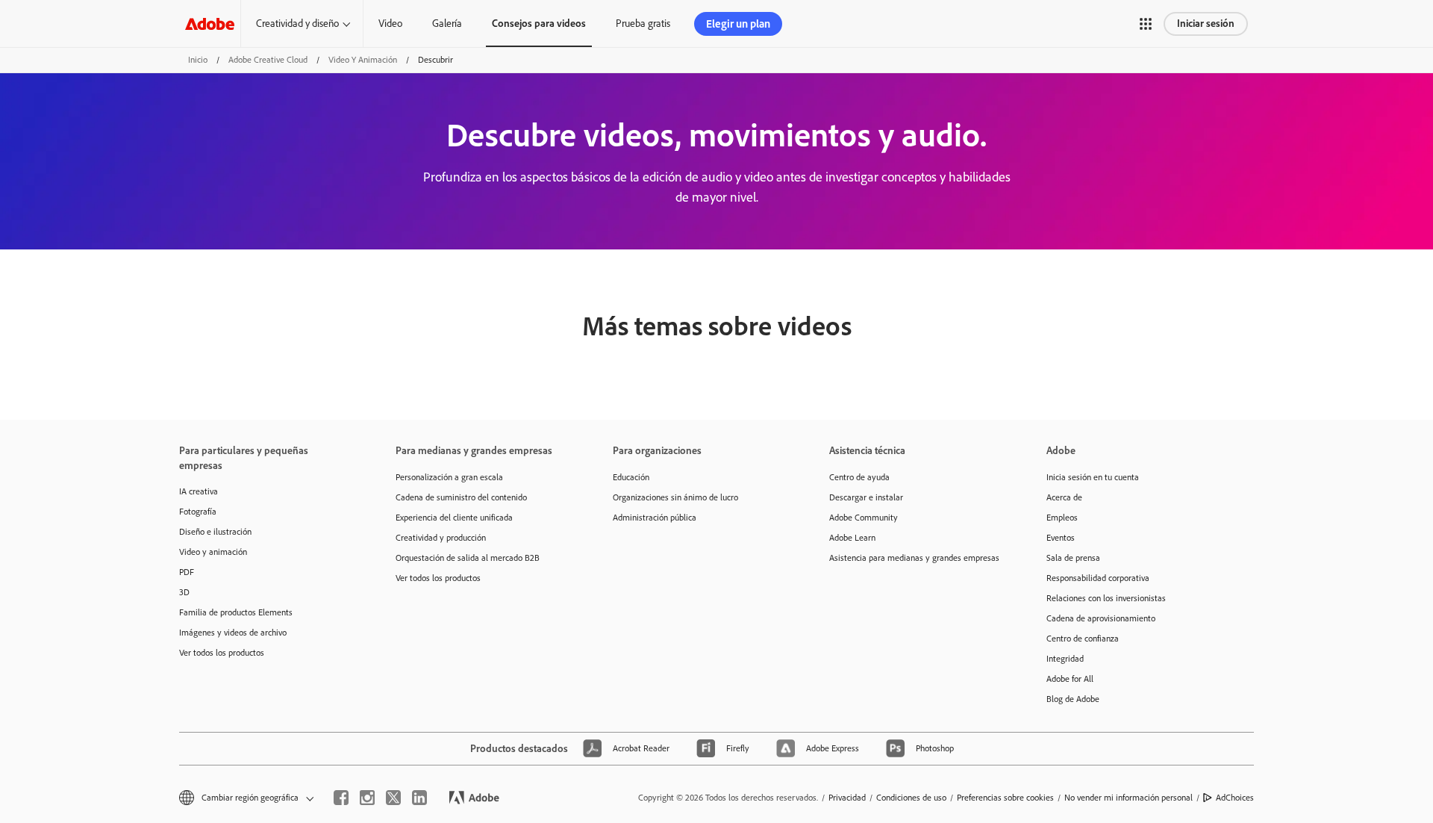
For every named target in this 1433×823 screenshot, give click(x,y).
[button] (1146, 24)
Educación (631, 477)
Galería (447, 23)
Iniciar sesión (1205, 23)
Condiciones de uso (911, 797)
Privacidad (847, 797)
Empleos (1062, 517)
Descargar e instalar (866, 497)
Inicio (197, 60)
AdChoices (1235, 797)
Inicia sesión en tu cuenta (1092, 477)
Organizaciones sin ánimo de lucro (675, 497)
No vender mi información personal (1128, 797)
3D (184, 592)
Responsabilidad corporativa (1097, 578)
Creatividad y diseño (297, 23)
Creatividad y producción (441, 537)
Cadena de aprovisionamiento (1100, 618)
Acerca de (1064, 497)
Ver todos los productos (221, 652)
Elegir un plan (738, 24)
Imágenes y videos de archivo (233, 632)
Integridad (1065, 658)
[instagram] (367, 797)
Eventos (1060, 537)
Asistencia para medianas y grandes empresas (914, 558)
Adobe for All (1069, 679)
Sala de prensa (1073, 558)
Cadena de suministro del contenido (461, 497)
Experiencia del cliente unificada (454, 517)
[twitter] (393, 797)
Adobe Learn (852, 537)
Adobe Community (863, 517)
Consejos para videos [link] (539, 23)
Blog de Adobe (1072, 699)
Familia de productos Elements (236, 612)
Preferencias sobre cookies (1005, 797)
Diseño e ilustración (215, 532)
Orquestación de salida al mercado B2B (468, 558)
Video (390, 23)
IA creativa (198, 491)
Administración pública (654, 517)
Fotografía (197, 511)
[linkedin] (419, 797)
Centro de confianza (1082, 638)
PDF (186, 572)
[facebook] (341, 797)
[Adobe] (209, 23)
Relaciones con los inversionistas (1106, 598)
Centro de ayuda (859, 477)
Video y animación (362, 60)
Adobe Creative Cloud (267, 60)
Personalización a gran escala (449, 477)
